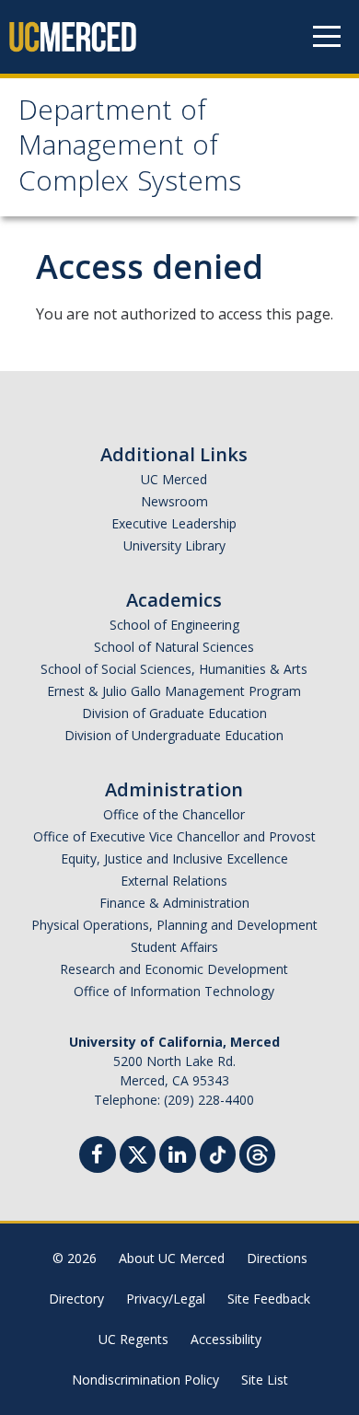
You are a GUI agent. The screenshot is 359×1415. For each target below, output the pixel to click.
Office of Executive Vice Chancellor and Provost (174, 836)
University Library (174, 545)
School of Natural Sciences (174, 646)
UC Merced (174, 479)
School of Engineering (174, 624)
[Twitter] (137, 1152)
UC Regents (133, 1339)
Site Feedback (268, 1298)
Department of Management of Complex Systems (129, 149)
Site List (264, 1379)
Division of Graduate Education (174, 713)
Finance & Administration (174, 902)
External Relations (174, 880)
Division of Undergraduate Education (174, 735)
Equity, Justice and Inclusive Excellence (174, 858)
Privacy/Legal (165, 1298)
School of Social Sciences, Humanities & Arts (174, 669)
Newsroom (174, 501)
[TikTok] (217, 1152)
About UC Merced (172, 1258)
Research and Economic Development (174, 969)
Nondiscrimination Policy (145, 1379)
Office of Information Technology (174, 991)
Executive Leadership (174, 523)
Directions (277, 1258)
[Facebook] (97, 1157)
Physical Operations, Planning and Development (174, 925)
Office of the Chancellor (174, 814)
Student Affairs (174, 947)
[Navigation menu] (326, 37)
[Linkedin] (177, 1157)
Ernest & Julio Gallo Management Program (174, 691)
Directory (76, 1298)
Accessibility (226, 1339)
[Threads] (257, 1152)
